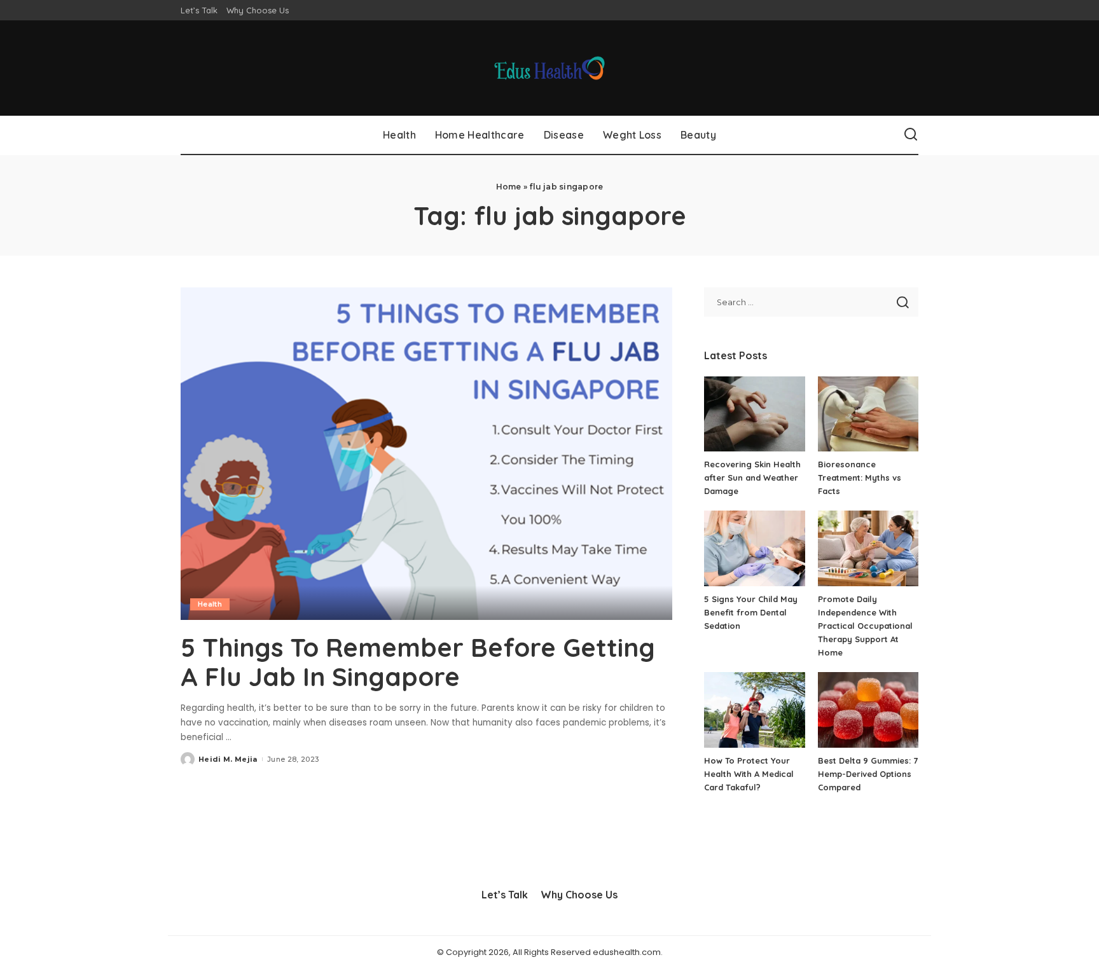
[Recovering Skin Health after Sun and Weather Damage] (754, 414)
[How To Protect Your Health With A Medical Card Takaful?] (754, 710)
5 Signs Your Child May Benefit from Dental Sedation (751, 612)
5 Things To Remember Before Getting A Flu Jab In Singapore (418, 661)
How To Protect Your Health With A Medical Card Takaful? (749, 773)
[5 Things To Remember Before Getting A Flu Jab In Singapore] (426, 453)
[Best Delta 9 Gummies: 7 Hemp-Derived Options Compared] (868, 710)
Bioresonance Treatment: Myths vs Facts (859, 477)
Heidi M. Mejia (228, 759)
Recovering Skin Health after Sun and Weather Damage (752, 477)
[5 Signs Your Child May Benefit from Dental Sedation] (754, 548)
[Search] (910, 135)
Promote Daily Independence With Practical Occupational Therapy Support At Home (865, 625)
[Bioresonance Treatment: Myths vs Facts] (868, 414)
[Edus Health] (550, 68)
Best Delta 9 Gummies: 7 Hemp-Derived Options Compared (868, 773)
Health (210, 604)
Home (509, 186)
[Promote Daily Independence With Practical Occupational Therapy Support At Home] (868, 548)
